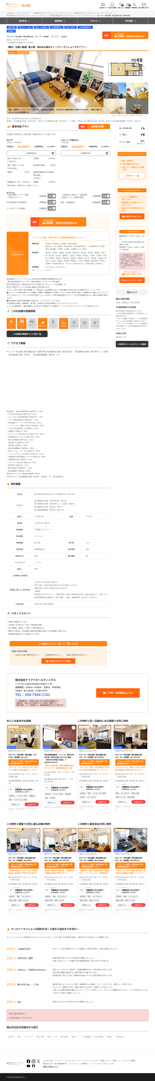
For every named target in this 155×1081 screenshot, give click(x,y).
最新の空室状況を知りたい (77, 655)
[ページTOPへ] (146, 1077)
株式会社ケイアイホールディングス (131, 237)
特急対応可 (120, 1037)
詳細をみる (15, 804)
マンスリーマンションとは (65, 1060)
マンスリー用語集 (129, 1060)
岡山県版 (26, 5)
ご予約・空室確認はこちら (120, 692)
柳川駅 (52, 510)
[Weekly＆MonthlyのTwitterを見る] (38, 1061)
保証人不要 (40, 1037)
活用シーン (116, 1060)
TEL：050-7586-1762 (32, 694)
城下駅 (52, 507)
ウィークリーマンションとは (88, 1060)
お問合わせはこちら (133, 216)
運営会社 (46, 1063)
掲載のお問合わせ (49, 1066)
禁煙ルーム (75, 1037)
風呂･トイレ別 (52, 1037)
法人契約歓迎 (86, 1037)
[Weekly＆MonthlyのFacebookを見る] (28, 1061)
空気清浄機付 (99, 1037)
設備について (105, 1060)
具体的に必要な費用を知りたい (27, 655)
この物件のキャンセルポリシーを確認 (131, 344)
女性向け (11, 1037)
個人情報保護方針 (60, 1063)
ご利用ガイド (130, 175)
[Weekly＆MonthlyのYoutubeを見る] (28, 1066)
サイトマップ (74, 1063)
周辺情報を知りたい (53, 655)
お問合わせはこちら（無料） (132, 280)
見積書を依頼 (97, 126)
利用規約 (84, 1063)
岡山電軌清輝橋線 (41, 510)
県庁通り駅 (54, 500)
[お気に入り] (100, 54)
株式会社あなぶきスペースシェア (59, 808)
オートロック (28, 1037)
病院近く (110, 1037)
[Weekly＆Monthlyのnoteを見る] (33, 1066)
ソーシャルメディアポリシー (100, 1063)
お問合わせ (31, 804)
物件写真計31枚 (137, 106)
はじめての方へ (48, 1060)
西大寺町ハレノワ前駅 (58, 503)
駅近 (19, 1037)
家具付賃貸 (64, 1037)
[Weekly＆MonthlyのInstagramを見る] (33, 1061)
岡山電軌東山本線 (41, 500)
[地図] (63, 36)
